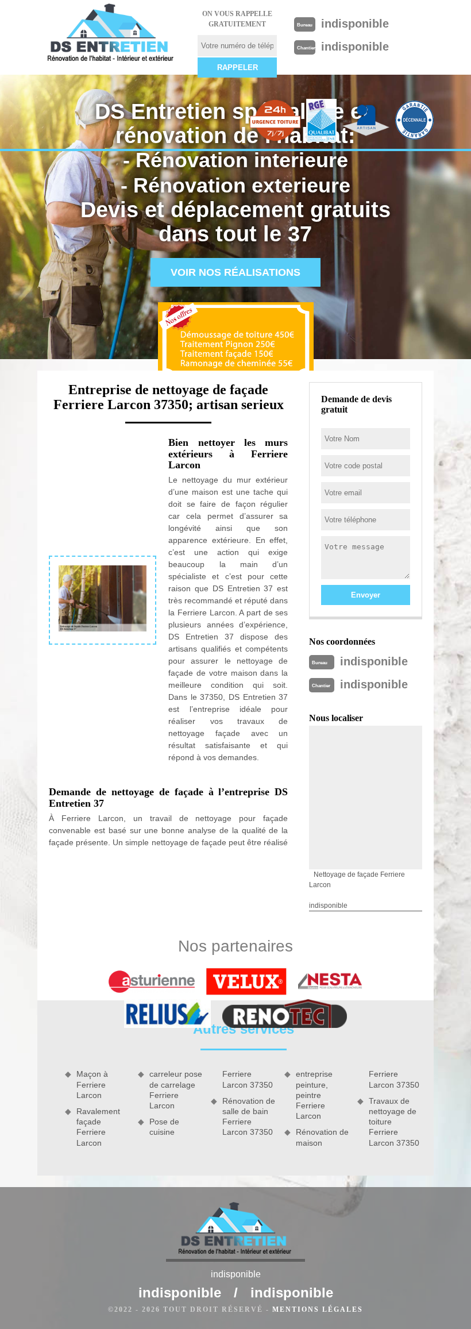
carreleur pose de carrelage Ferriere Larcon (175, 1089)
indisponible (355, 23)
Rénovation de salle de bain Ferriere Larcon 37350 (248, 1116)
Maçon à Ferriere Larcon (92, 1084)
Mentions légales (317, 1309)
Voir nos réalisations (235, 272)
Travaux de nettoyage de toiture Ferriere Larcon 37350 (394, 1121)
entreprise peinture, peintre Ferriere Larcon (314, 1094)
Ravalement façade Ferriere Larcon (98, 1127)
